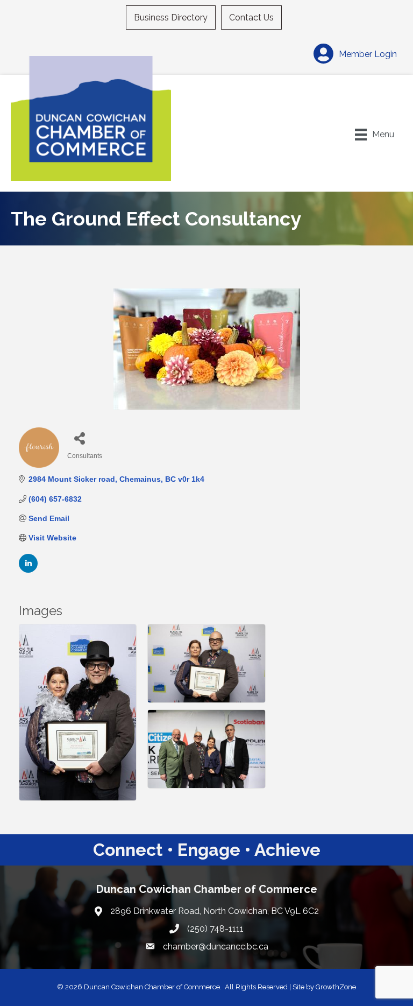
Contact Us (251, 17)
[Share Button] (79, 438)
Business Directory (171, 17)
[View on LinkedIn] (28, 570)
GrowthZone (336, 987)
